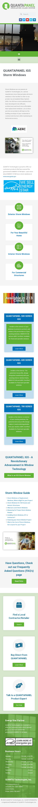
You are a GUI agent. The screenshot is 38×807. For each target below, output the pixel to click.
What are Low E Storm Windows (17, 508)
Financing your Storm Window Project (19, 520)
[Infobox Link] (19, 212)
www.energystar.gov (9, 176)
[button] (2, 37)
